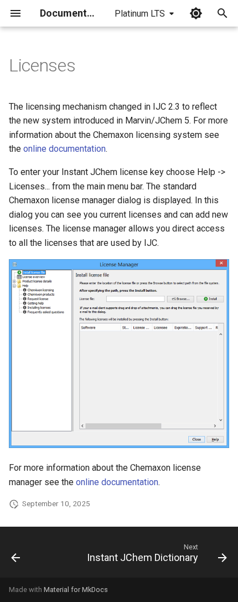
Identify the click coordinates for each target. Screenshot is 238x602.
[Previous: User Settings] (15, 555)
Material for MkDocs (76, 589)
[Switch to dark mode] (196, 13)
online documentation (64, 148)
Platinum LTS (140, 13)
